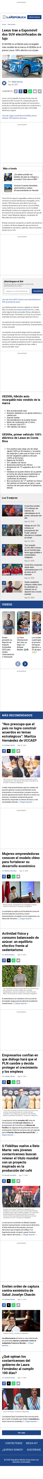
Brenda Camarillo (10, 1175)
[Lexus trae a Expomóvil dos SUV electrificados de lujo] (22, 66)
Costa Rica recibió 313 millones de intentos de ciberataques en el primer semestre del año (33, 512)
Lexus (4, 98)
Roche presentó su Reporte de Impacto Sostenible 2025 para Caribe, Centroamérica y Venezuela (8, 647)
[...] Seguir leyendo (25, 802)
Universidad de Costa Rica (13, 914)
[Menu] (5, 17)
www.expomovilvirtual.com (24, 310)
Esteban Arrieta (10, 745)
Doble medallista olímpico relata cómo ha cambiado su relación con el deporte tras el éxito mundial (33, 588)
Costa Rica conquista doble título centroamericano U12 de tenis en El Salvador (33, 570)
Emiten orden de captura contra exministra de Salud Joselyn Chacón (20, 1290)
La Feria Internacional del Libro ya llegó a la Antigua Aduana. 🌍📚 (23, 643)
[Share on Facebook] (20, 91)
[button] (34, 17)
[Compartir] (40, 91)
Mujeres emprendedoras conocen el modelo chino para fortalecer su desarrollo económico (21, 860)
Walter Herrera (17, 82)
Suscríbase (34, 1449)
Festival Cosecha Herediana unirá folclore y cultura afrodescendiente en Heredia (26, 188)
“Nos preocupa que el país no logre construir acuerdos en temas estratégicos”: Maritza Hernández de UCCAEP (19, 732)
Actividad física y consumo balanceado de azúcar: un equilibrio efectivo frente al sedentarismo (20, 941)
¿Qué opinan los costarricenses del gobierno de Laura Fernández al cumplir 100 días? (18, 1365)
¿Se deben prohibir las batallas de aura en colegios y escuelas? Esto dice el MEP (26, 176)
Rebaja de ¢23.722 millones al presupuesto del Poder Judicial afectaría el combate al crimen (33, 531)
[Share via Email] (35, 91)
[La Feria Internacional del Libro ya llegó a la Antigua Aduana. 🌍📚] (23, 622)
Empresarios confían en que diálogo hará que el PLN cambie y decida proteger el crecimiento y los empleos (20, 1063)
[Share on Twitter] (25, 91)
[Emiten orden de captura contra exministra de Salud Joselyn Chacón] (21, 1321)
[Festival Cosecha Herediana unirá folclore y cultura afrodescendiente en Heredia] (8, 188)
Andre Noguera (10, 955)
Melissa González (11, 871)
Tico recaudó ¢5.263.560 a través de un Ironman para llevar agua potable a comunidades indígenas (33, 551)
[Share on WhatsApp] (30, 91)
